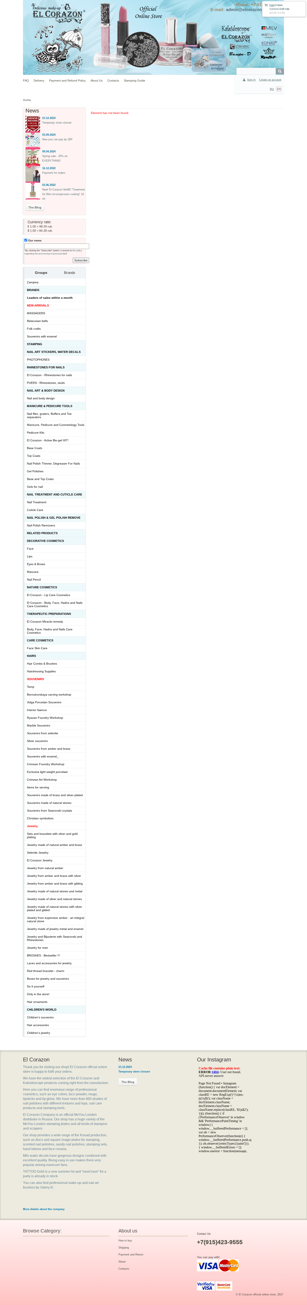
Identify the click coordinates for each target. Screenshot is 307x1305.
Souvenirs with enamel (42, 336)
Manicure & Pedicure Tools (49, 406)
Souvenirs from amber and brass (48, 748)
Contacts (113, 80)
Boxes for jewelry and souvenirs (48, 978)
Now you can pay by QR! (57, 139)
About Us (96, 80)
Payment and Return (130, 1254)
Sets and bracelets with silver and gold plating (52, 835)
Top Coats (33, 455)
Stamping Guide (134, 80)
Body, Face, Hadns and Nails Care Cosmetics (49, 631)
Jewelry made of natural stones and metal (54, 891)
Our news (34, 240)
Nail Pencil (34, 579)
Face (30, 548)
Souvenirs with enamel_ (42, 756)
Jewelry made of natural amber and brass (54, 845)
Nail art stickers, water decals (54, 352)
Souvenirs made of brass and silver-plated (55, 795)
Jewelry (32, 826)
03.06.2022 (49, 184)
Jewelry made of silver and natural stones (54, 899)
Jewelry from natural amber (45, 868)
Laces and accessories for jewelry (49, 963)
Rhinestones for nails (46, 367)
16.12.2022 (49, 168)
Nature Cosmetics (42, 587)
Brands (33, 290)
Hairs (31, 656)
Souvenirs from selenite (42, 733)
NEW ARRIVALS (38, 305)
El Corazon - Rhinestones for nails (49, 375)
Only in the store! (38, 994)
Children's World (41, 1009)
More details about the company (44, 1209)
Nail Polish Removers (41, 525)
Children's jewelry (38, 1032)
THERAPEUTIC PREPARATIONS (49, 613)
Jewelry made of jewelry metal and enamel (55, 929)
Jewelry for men (37, 947)
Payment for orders (53, 172)
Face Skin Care (37, 648)
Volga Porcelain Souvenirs (44, 702)
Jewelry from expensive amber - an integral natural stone (55, 919)
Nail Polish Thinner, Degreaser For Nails (53, 463)
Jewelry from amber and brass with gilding (55, 883)
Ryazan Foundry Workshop (45, 717)
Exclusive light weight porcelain (47, 772)
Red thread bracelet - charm (45, 971)
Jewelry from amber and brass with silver (54, 875)
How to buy (125, 1240)
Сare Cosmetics (40, 640)
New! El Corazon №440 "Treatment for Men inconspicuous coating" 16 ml (63, 194)
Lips (29, 556)
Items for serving (38, 787)
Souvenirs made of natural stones (49, 802)
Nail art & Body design (46, 390)
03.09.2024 (49, 134)
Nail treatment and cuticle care (54, 494)
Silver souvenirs (37, 741)
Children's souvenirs (40, 1017)
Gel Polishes (35, 471)
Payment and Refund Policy (67, 80)
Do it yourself (35, 986)
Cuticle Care (35, 510)
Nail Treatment (36, 502)
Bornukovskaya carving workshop (49, 694)
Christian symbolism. (40, 818)
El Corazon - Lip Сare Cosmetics (48, 595)
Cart (272, 5)
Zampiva (32, 282)
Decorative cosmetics (45, 541)
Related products (42, 533)
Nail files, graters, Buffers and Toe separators (49, 415)
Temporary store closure (56, 122)
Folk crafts (34, 328)
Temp (30, 686)
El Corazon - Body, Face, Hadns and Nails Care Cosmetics (54, 604)
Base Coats (34, 448)
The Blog (34, 207)
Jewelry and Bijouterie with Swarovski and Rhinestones (54, 938)
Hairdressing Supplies (41, 671)
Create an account (270, 79)
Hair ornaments (37, 1002)
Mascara (32, 571)
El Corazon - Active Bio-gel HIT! (48, 440)
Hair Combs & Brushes (42, 663)
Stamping (34, 344)
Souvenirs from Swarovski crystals (49, 810)
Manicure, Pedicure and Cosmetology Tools (55, 424)
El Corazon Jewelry (39, 860)
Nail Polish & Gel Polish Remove (53, 517)
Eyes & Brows (36, 564)
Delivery (39, 80)
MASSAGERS (36, 313)
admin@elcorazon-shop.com (254, 9)
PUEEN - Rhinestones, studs (46, 382)
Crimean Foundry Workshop (45, 764)
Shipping (123, 1247)
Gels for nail (35, 486)
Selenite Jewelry (37, 852)
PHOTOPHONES (38, 359)
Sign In (251, 79)
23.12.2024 (49, 118)
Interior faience (37, 710)
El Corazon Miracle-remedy (45, 621)
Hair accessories (38, 1025)
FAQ (26, 80)
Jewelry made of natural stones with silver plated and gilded (54, 908)
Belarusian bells (37, 321)
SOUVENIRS (35, 679)
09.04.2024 (49, 151)
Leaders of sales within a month (50, 297)
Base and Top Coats (40, 479)
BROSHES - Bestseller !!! (43, 955)
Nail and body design (41, 398)
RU (272, 89)
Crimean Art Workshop (42, 779)
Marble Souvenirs (38, 725)
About (122, 1261)
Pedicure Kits (35, 432)
